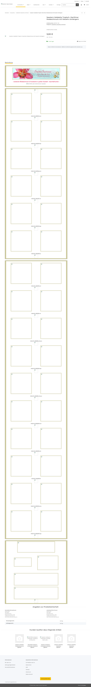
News (82, 1)
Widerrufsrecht (29, 674)
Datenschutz (28, 665)
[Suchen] (77, 4)
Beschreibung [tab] (9, 62)
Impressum (28, 672)
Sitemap (27, 669)
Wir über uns (8, 662)
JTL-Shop (84, 685)
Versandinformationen (10, 667)
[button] (81, 4)
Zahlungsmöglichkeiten (10, 665)
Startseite (76, 1)
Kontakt (87, 1)
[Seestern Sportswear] (7, 3)
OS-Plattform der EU (30, 662)
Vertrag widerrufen (45, 678)
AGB (27, 667)
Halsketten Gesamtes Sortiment (58, 24)
